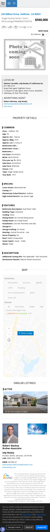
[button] (2, 529)
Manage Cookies (14, 527)
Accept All (42, 527)
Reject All (29, 527)
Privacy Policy (27, 514)
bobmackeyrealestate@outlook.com (18, 104)
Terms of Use (41, 514)
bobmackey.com (9, 467)
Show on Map (26, 333)
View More (8, 106)
